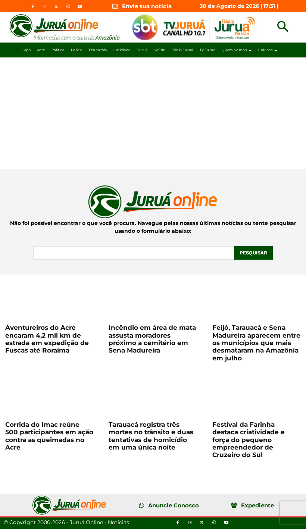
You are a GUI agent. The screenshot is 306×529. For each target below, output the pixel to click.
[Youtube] (79, 7)
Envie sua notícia (147, 6)
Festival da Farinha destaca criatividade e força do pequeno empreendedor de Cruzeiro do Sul (248, 440)
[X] (56, 7)
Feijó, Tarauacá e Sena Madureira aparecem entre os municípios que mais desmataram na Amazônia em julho (256, 343)
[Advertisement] (153, 113)
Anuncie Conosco (173, 505)
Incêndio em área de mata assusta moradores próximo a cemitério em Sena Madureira (152, 339)
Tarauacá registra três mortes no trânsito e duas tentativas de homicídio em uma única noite (151, 436)
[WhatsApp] (68, 7)
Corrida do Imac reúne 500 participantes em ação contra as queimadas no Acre (49, 436)
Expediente (257, 505)
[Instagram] (44, 7)
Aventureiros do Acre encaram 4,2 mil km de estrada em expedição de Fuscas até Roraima (47, 339)
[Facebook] (33, 7)
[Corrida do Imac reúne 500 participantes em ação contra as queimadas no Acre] (49, 394)
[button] (282, 27)
